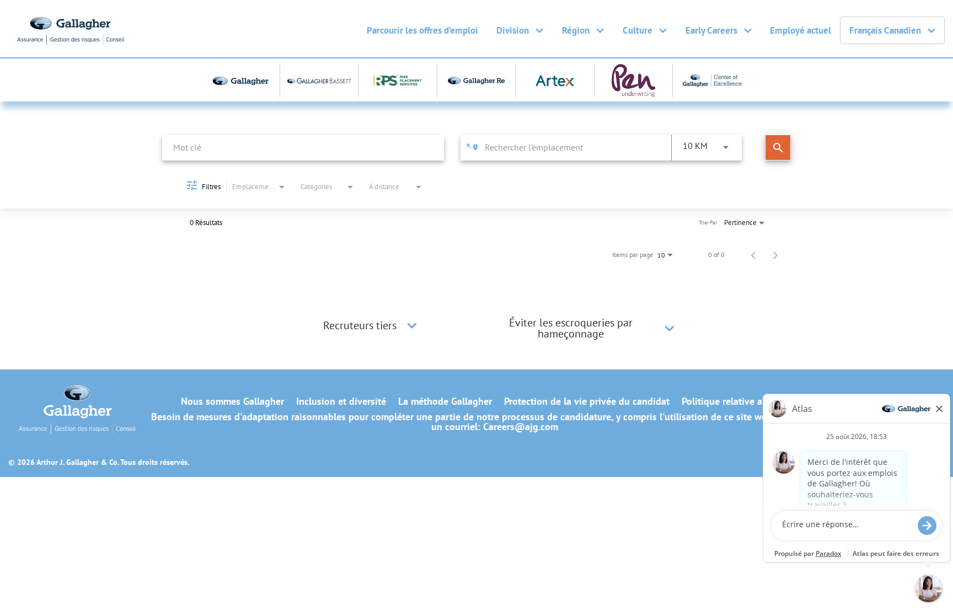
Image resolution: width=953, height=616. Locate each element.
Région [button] (576, 30)
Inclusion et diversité (341, 401)
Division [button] (512, 30)
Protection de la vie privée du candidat (587, 401)
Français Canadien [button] (885, 30)
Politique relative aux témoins (745, 401)
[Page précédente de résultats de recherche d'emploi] (753, 255)
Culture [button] (637, 30)
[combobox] (303, 147)
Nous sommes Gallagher (232, 401)
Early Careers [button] (711, 30)
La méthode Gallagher (445, 401)
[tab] (371, 325)
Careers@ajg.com (520, 426)
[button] (412, 325)
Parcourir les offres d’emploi (422, 30)
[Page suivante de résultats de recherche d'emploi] (775, 255)
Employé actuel (800, 30)
